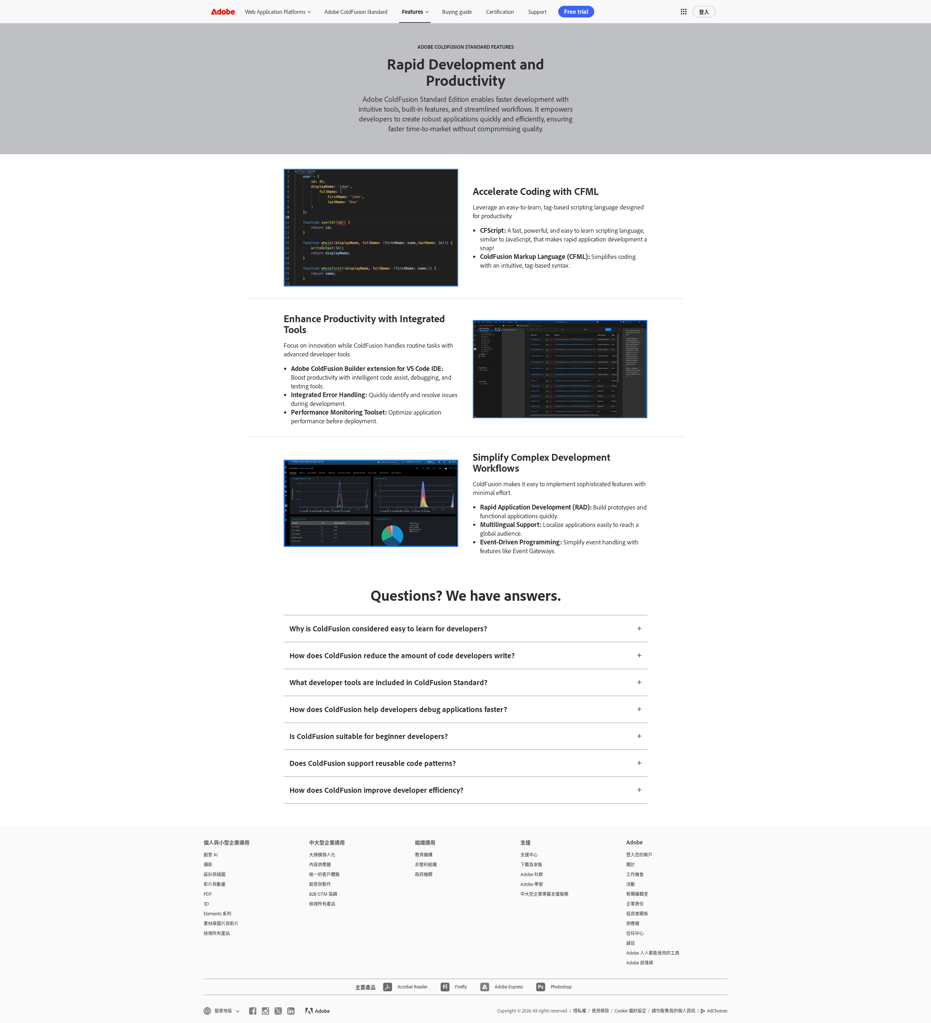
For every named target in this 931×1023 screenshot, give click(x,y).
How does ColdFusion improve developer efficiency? (376, 790)
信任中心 (635, 933)
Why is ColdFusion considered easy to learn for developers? (388, 628)
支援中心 (529, 854)
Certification (500, 11)
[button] (684, 11)
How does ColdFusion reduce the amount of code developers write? (402, 655)
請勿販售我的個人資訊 (673, 1010)
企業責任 (635, 903)
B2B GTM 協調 (323, 894)
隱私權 (579, 1010)
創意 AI (210, 854)
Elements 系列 (217, 913)
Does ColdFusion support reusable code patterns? (372, 763)
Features (412, 11)
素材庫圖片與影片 (221, 923)
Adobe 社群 (531, 874)
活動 (630, 884)
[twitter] (278, 1011)
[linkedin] (291, 1011)
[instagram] (265, 1011)
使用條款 (600, 1010)
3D (206, 903)
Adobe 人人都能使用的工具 (652, 953)
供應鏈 (632, 923)
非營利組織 (426, 864)
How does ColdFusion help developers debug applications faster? (398, 709)
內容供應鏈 (320, 864)
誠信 (630, 943)
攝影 (208, 864)
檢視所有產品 (217, 933)
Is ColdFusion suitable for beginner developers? (368, 736)
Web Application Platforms (275, 11)
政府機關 (423, 874)
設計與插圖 (214, 874)
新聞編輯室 (637, 894)
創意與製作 (320, 884)
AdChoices (717, 1010)
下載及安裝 (531, 864)
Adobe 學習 (531, 884)
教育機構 (423, 854)
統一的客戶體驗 (324, 874)
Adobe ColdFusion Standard (355, 11)
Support (537, 11)
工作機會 (635, 874)
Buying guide (457, 11)
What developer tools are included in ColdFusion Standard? (388, 682)
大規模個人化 (322, 854)
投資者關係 (637, 913)
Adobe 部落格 (639, 962)
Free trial (576, 11)
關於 (630, 864)
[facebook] (252, 1011)
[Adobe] (223, 11)
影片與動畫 (214, 884)
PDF (208, 894)
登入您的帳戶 (639, 854)
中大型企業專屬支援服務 (544, 894)
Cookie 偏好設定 (630, 1010)
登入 (704, 11)
